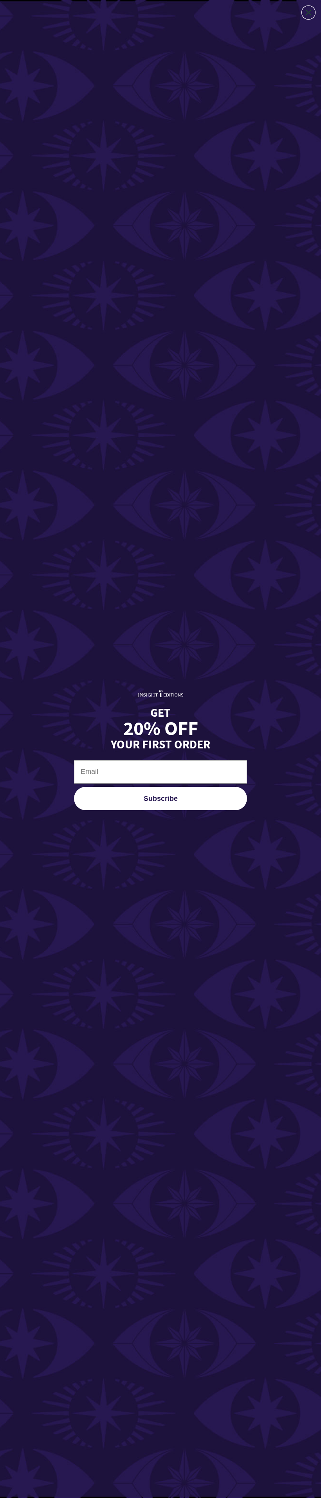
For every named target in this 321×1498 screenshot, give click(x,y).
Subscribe (161, 798)
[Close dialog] (308, 12)
